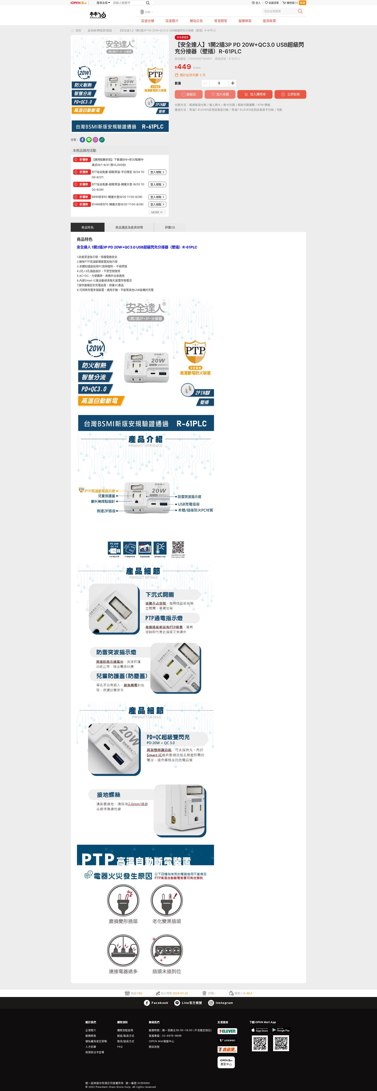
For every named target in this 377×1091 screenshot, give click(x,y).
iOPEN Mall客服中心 (161, 1041)
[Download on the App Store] (260, 1039)
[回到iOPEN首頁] (78, 2)
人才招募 (90, 1046)
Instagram (224, 1003)
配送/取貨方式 (126, 1035)
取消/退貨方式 (126, 1041)
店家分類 (147, 21)
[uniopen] (227, 1041)
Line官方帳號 (191, 1003)
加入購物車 (257, 94)
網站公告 (196, 21)
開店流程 (154, 1046)
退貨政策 (269, 21)
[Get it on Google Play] (281, 1039)
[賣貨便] (227, 1051)
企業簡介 (90, 1030)
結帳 (302, 2)
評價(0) (170, 227)
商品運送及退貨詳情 (129, 227)
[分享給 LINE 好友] (89, 139)
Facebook (159, 1003)
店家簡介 (172, 21)
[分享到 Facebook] (82, 139)
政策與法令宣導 (94, 1052)
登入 (258, 2)
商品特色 (87, 227)
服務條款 (245, 21)
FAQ (120, 1046)
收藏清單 (274, 2)
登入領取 (155, 172)
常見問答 (220, 21)
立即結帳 (293, 94)
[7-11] (227, 1033)
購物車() (292, 2)
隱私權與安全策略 (96, 1041)
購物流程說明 (125, 1030)
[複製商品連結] (102, 139)
